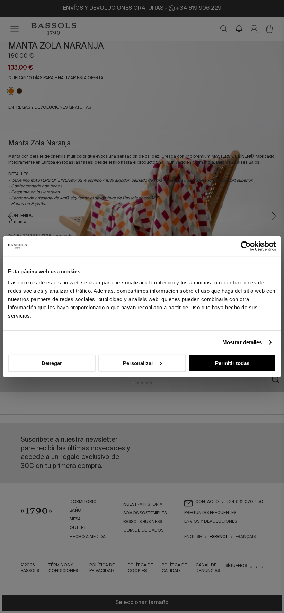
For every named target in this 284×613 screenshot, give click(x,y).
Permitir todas (232, 363)
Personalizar (138, 363)
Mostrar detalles (242, 342)
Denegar (52, 363)
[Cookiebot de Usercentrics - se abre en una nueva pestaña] (245, 246)
